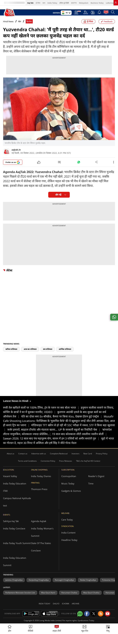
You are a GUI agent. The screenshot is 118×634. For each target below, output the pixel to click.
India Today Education (14, 483)
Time (90, 483)
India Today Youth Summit (17, 543)
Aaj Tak (30, 3)
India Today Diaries (41, 476)
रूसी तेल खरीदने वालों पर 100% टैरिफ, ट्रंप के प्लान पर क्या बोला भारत (41, 407)
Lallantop (110, 3)
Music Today (67, 483)
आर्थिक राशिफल (65, 349)
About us (10, 453)
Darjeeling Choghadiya (39, 580)
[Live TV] (106, 13)
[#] (78, 163)
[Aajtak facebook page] (87, 613)
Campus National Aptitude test (17, 502)
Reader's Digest (96, 476)
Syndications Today (86, 620)
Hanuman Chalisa (69, 592)
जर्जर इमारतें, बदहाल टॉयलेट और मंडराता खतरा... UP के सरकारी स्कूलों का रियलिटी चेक (53, 429)
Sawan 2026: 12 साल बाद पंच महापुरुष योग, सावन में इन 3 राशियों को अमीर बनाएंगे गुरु (51, 438)
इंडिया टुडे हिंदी (64, 3)
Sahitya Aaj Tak (11, 521)
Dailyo (56, 603)
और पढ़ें (58, 194)
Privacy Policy (101, 453)
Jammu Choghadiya (14, 580)
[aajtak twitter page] (93, 613)
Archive (75, 603)
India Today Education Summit (14, 561)
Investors (75, 453)
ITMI (5, 490)
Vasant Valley (10, 476)
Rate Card (87, 453)
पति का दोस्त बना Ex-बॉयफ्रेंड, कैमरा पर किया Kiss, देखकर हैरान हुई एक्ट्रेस (61, 416)
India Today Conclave (14, 528)
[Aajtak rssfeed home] (100, 613)
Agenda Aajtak (38, 521)
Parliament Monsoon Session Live (20, 592)
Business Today (97, 3)
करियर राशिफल (11, 349)
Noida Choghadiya (88, 580)
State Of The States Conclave (41, 547)
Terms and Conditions (27, 461)
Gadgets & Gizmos (71, 490)
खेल (19, 21)
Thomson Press (39, 489)
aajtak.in (16, 149)
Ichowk (65, 603)
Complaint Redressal (59, 453)
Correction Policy (48, 461)
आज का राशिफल (30, 349)
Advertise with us (38, 453)
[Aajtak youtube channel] (107, 613)
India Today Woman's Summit (42, 532)
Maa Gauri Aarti (48, 592)
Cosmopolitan (68, 476)
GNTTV (74, 3)
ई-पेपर (38, 3)
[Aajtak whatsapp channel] (80, 613)
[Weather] (85, 13)
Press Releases (65, 461)
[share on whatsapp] (114, 317)
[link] (116, 3)
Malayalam (83, 3)
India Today (52, 3)
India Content (68, 532)
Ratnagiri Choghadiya (64, 580)
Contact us (22, 453)
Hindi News (8, 21)
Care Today (67, 519)
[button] (107, 628)
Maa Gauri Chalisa (91, 592)
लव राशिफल (47, 349)
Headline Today (69, 539)
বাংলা (44, 3)
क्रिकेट (29, 21)
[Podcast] (92, 12)
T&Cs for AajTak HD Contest (88, 461)
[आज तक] (9, 12)
